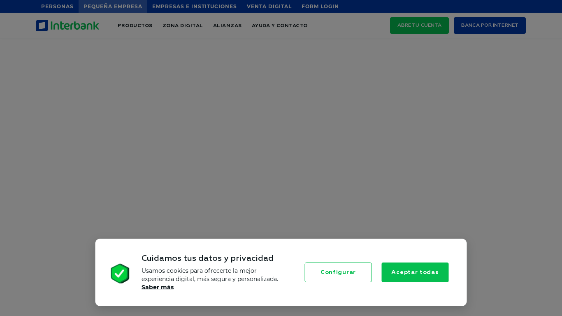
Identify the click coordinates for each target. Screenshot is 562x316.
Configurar (338, 272)
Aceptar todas (415, 272)
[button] (101, 274)
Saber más (158, 287)
